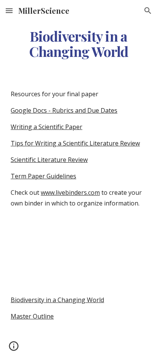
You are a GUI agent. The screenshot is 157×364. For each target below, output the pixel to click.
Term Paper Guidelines (43, 176)
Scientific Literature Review (49, 159)
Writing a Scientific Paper (46, 127)
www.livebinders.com (70, 192)
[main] (78, 44)
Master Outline (32, 316)
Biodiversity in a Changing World (57, 300)
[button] (9, 10)
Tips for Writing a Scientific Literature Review (75, 143)
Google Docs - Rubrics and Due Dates (64, 110)
